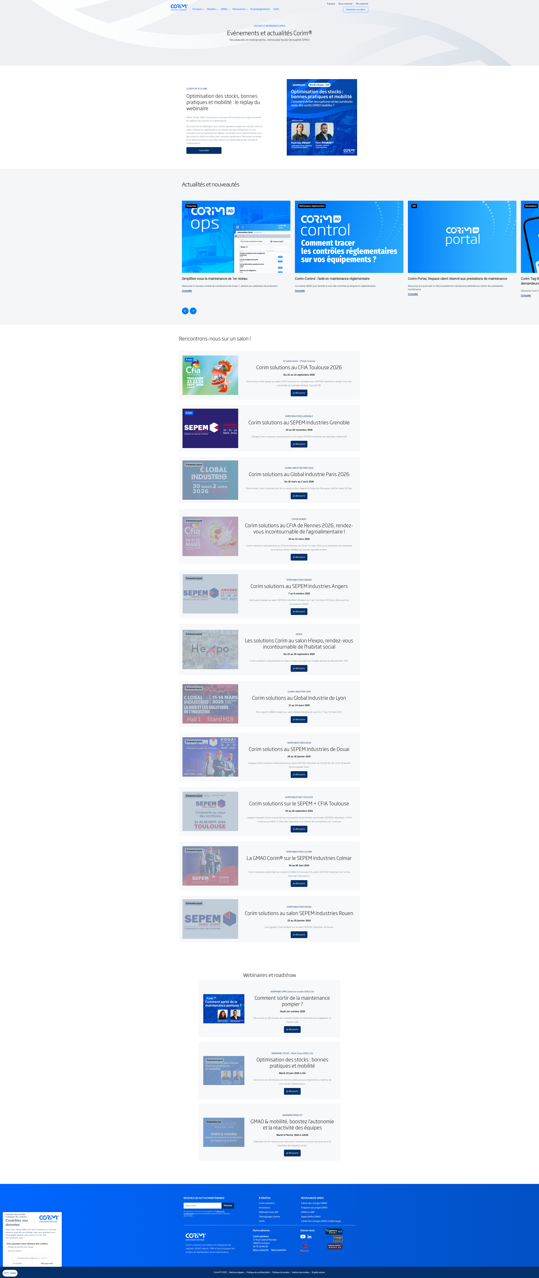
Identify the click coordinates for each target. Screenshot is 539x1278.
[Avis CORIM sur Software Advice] (334, 1246)
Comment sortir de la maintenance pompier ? (292, 1000)
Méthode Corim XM (268, 1212)
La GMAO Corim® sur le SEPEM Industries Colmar (299, 857)
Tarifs (276, 9)
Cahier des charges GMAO (314, 1203)
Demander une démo (355, 9)
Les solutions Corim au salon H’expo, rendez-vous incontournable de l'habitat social (299, 643)
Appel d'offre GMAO (311, 1216)
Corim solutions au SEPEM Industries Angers (299, 586)
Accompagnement (260, 9)
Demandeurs (531, 206)
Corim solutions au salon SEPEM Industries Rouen (299, 913)
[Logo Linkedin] (309, 1236)
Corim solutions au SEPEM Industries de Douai (299, 749)
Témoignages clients (269, 1216)
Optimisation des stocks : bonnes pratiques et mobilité (292, 1062)
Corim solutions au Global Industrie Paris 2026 (299, 474)
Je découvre (299, 392)
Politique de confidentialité (258, 1272)
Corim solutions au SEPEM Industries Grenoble (299, 422)
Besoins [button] (212, 11)
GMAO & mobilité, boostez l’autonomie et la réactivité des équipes (292, 1124)
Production (191, 206)
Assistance (264, 1207)
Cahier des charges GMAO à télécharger (321, 1221)
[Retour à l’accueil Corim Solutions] (179, 7)
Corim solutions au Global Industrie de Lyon (299, 697)
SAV (414, 206)
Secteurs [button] (198, 11)
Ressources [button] (240, 11)
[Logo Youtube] (302, 1236)
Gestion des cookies (300, 1272)
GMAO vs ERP (308, 1212)
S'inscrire (228, 1205)
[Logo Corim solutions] (196, 1236)
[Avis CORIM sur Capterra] (333, 1231)
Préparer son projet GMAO (314, 1207)
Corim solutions (267, 1203)
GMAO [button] (225, 11)
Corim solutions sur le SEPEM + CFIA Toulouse (299, 803)
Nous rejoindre (278, 1249)
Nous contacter (261, 1249)
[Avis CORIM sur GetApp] (337, 1239)
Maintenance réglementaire (312, 206)
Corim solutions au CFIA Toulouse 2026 (299, 367)
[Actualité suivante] (193, 311)
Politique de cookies (280, 1272)
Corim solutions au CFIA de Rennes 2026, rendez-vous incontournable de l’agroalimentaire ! (299, 528)
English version (318, 1272)
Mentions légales (236, 1272)
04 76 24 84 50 (260, 1246)
